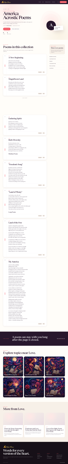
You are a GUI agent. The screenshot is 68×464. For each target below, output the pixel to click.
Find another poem (62, 462)
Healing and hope (49, 456)
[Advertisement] (25, 106)
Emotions (51, 61)
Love (47, 455)
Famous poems (39, 456)
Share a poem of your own (61, 338)
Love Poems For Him (53, 63)
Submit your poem (59, 455)
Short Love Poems (52, 65)
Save (43, 93)
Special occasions (59, 456)
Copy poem (39, 93)
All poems (38, 455)
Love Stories (51, 68)
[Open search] (58, 2)
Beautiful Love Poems (53, 56)
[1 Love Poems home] (6, 2)
